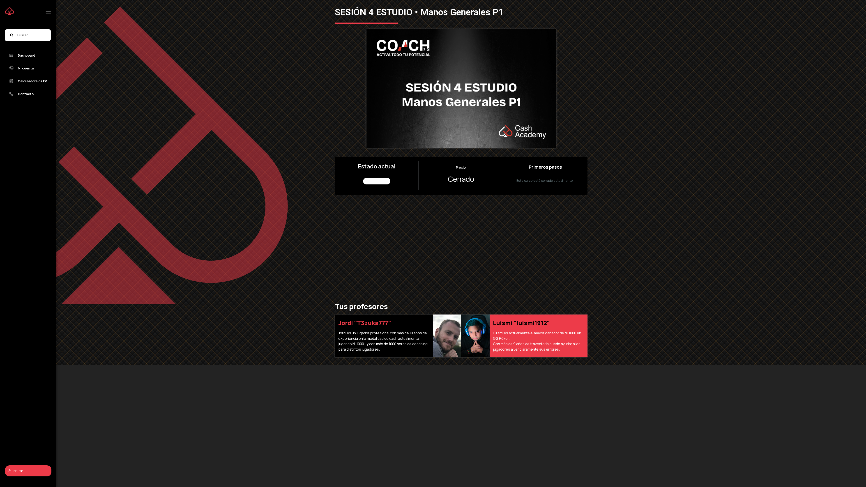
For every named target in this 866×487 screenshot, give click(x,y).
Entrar (18, 470)
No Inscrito (377, 181)
